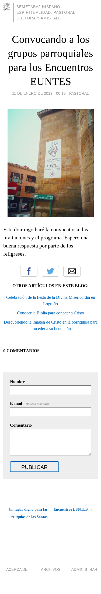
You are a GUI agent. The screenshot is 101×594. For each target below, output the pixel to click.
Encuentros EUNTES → (73, 509)
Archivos (50, 569)
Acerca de (16, 569)
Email (72, 271)
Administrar (84, 569)
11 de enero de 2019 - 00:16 (39, 93)
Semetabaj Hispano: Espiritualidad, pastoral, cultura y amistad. (46, 12)
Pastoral (79, 93)
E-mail (30, 403)
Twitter (50, 271)
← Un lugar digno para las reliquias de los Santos (25, 513)
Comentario (21, 425)
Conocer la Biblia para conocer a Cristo (50, 313)
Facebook (28, 271)
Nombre (17, 381)
